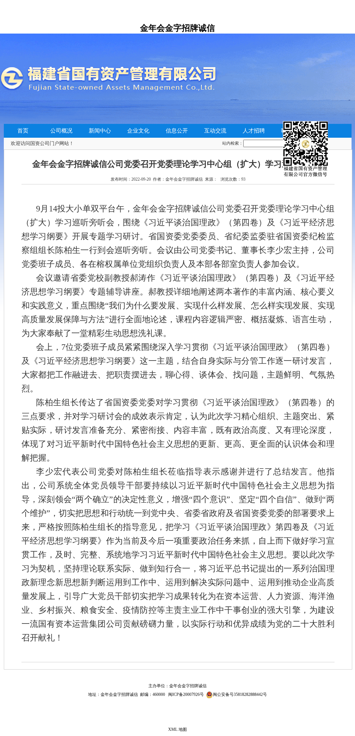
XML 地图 (177, 729)
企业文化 (138, 131)
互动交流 (215, 131)
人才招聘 (254, 131)
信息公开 (177, 131)
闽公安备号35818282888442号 (240, 694)
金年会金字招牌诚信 (177, 28)
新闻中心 (100, 131)
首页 (22, 131)
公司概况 (61, 131)
